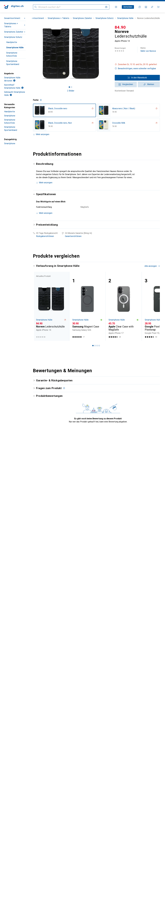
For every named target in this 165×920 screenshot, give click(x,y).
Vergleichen (127, 84)
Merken (150, 84)
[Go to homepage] (13, 7)
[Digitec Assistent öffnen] (140, 7)
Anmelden (127, 7)
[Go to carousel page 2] (95, 345)
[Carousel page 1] (69, 87)
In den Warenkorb (139, 77)
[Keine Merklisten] (152, 7)
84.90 (120, 27)
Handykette (11, 42)
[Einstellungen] (116, 7)
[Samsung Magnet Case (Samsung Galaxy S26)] (87, 306)
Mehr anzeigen (42, 134)
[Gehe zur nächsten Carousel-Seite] (155, 306)
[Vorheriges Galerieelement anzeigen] (32, 53)
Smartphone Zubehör (13, 32)
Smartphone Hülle (15, 47)
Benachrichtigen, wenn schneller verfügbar (137, 68)
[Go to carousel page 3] (97, 345)
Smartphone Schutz (13, 37)
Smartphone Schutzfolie (11, 54)
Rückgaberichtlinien (45, 236)
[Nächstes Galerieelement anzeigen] (109, 53)
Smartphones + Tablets (11, 25)
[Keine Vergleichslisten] (146, 7)
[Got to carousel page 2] (71, 87)
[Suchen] (35, 7)
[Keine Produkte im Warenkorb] (158, 7)
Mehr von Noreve (148, 49)
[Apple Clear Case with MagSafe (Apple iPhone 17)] (123, 306)
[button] (137, 64)
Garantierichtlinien (73, 236)
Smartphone (9, 115)
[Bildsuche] (106, 7)
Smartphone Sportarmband (12, 62)
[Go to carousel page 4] (99, 345)
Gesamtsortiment (12, 18)
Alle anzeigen (151, 266)
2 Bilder (70, 91)
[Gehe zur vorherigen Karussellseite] (37, 306)
